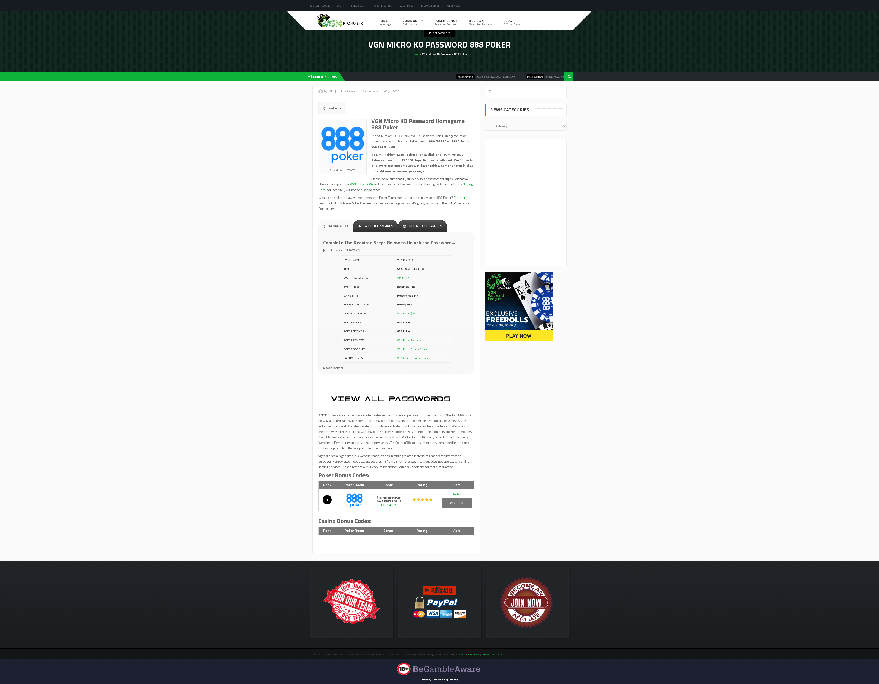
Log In (340, 5)
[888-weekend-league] (519, 306)
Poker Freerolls (382, 5)
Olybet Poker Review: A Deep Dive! (469, 76)
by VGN (328, 91)
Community (413, 22)
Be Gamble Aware (470, 654)
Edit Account (358, 5)
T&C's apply (389, 504)
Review (456, 494)
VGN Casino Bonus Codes (412, 358)
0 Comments (371, 91)
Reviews (480, 22)
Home (384, 22)
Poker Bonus (446, 22)
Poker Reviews (439, 76)
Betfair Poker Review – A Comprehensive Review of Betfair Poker (555, 76)
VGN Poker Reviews (409, 340)
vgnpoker (403, 277)
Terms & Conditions (492, 654)
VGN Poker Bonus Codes (412, 349)
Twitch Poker (406, 5)
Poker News (453, 5)
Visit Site (457, 503)
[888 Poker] (354, 499)
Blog (512, 22)
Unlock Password (439, 33)
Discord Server (430, 5)
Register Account (319, 5)
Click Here (460, 197)
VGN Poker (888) (361, 184)
